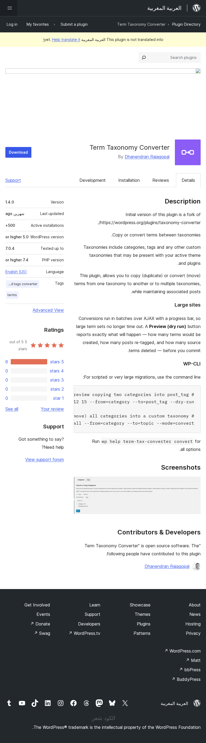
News (195, 614)
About (195, 605)
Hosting (193, 624)
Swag (42, 633)
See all (11, 409)
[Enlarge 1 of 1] (193, 483)
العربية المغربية (174, 703)
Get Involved (37, 605)
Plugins (143, 624)
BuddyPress (186, 679)
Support (13, 180)
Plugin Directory (186, 24)
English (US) (16, 271)
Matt (193, 660)
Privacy (193, 633)
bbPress (190, 669)
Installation (129, 180)
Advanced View (48, 310)
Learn (94, 605)
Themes (142, 614)
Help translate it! (61, 39)
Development (92, 180)
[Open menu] (8, 8)
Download (18, 152)
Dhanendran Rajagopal (147, 156)
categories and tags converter (22, 284)
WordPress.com (182, 651)
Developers (89, 624)
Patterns (142, 633)
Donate (40, 624)
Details (188, 180)
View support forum (44, 459)
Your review (52, 409)
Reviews (160, 180)
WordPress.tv (84, 633)
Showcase (140, 605)
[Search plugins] (143, 57)
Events (43, 614)
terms (12, 295)
